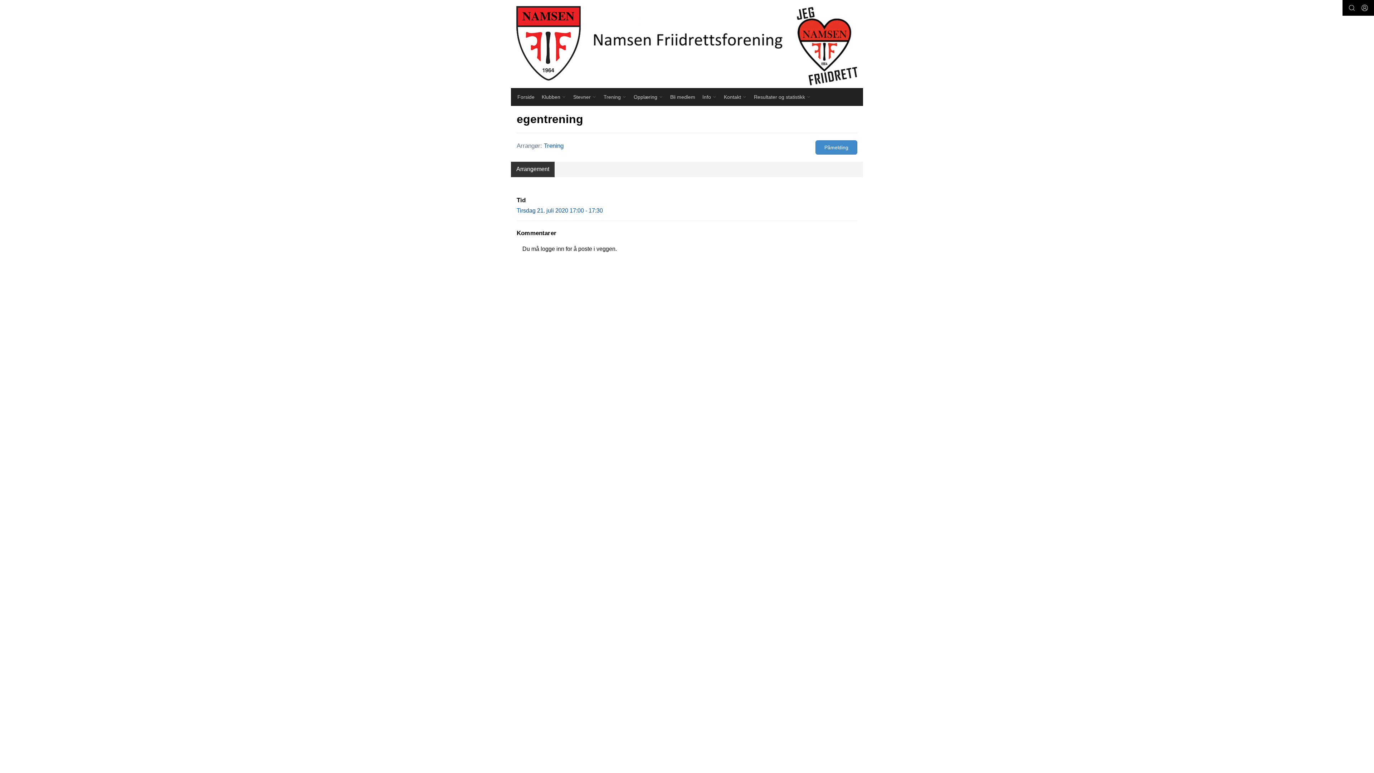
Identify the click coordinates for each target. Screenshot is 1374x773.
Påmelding (836, 147)
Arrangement (532, 169)
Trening (554, 145)
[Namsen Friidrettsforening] (687, 44)
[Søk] (1351, 7)
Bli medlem (682, 97)
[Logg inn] (1364, 7)
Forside (526, 97)
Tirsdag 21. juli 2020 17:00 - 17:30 (560, 211)
